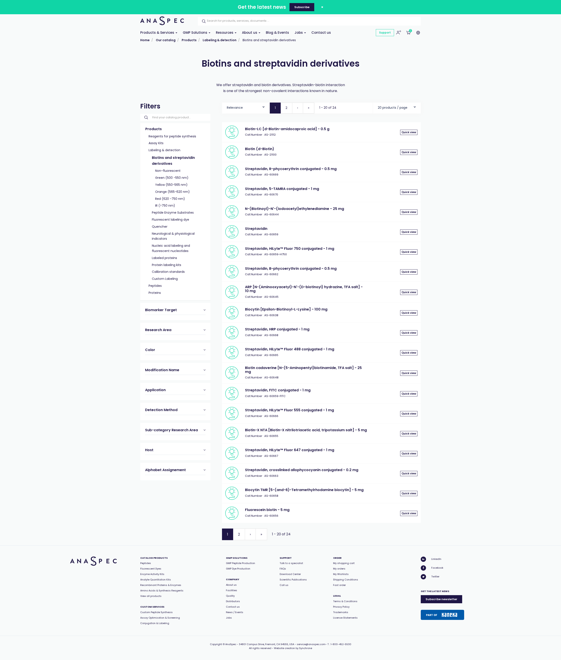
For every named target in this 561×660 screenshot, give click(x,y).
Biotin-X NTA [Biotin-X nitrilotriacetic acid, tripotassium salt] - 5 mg (306, 430)
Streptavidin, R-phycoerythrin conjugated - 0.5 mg (291, 168)
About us (250, 32)
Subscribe (301, 7)
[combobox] (246, 107)
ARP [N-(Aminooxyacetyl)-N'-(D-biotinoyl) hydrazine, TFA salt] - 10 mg (304, 288)
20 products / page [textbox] (392, 107)
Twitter (435, 576)
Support (385, 32)
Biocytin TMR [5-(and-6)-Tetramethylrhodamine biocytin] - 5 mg (304, 489)
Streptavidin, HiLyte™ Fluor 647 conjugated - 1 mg (289, 449)
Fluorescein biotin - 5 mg (267, 509)
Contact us (321, 32)
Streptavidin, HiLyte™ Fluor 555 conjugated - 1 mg (289, 410)
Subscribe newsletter (441, 599)
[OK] (202, 21)
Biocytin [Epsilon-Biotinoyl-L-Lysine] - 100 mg (286, 309)
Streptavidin (256, 228)
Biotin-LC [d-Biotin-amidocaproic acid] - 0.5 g (287, 128)
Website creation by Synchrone (293, 648)
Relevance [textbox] (235, 107)
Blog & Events (277, 32)
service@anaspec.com (311, 644)
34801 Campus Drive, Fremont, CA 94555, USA (266, 644)
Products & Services (157, 32)
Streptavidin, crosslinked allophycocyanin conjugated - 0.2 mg (301, 469)
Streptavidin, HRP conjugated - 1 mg (277, 329)
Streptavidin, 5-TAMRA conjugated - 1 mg (282, 188)
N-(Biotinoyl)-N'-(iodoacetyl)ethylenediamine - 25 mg (294, 208)
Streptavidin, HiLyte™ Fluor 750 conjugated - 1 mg (289, 248)
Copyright (216, 644)
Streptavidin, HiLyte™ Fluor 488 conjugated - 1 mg (289, 349)
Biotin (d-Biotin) (259, 148)
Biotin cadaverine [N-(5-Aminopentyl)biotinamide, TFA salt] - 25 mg (303, 369)
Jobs (299, 32)
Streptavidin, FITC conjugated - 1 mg (278, 390)
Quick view (408, 132)
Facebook (437, 568)
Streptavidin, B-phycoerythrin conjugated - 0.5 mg (291, 268)
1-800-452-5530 (340, 644)
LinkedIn (436, 559)
